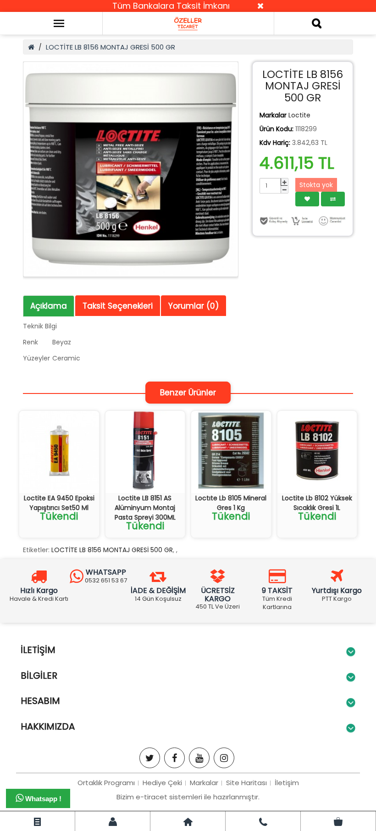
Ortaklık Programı (106, 782)
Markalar (204, 782)
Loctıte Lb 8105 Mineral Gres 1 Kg (230, 502)
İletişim (287, 782)
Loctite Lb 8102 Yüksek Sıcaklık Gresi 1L (317, 502)
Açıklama (48, 305)
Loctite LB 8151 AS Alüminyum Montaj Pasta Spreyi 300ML (145, 507)
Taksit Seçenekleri (118, 305)
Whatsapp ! (42, 799)
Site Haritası (246, 782)
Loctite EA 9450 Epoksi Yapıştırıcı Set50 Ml (59, 502)
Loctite (299, 115)
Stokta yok (316, 184)
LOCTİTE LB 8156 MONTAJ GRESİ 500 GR (110, 47)
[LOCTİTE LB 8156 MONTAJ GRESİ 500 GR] (130, 169)
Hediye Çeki (162, 782)
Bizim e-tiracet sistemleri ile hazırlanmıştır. (188, 797)
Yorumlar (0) (193, 305)
